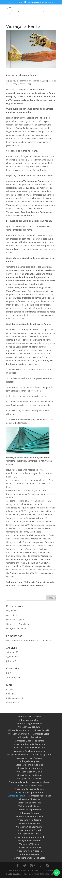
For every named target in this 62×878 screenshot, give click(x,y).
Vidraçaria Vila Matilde (29, 847)
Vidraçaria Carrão (42, 733)
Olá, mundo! (12, 610)
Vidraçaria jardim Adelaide (29, 764)
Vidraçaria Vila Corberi (29, 830)
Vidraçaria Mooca (41, 782)
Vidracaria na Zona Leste (17, 624)
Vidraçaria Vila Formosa (29, 840)
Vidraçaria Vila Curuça (29, 833)
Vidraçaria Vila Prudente (29, 850)
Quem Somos (12, 615)
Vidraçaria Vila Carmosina (29, 826)
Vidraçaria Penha (16, 795)
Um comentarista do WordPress (21, 640)
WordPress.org (13, 702)
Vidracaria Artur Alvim (19, 730)
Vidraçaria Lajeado (18, 782)
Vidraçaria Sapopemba (29, 809)
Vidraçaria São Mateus (29, 802)
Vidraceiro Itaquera (15, 619)
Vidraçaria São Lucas (29, 799)
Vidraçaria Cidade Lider (29, 737)
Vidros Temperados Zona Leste (29, 857)
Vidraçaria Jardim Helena (29, 775)
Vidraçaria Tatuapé (29, 813)
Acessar (10, 689)
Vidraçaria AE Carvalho (29, 716)
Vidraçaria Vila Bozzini (29, 820)
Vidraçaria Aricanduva (16, 628)
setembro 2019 (13, 652)
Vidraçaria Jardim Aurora (29, 768)
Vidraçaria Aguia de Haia (29, 723)
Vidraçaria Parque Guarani (29, 792)
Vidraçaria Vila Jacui (29, 844)
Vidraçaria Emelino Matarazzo (29, 751)
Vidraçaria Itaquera (29, 761)
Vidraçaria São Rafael (29, 806)
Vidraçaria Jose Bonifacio (29, 778)
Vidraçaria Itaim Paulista (29, 758)
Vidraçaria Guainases (17, 754)
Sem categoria (13, 677)
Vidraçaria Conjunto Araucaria (29, 744)
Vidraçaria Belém (42, 730)
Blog (8, 672)
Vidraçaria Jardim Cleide (29, 771)
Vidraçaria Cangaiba (18, 733)
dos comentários (16, 698)
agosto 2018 (12, 656)
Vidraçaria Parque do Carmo (29, 789)
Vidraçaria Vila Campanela (29, 816)
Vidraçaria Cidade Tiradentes (29, 740)
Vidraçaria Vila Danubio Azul (29, 837)
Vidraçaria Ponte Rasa (40, 795)
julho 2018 (11, 661)
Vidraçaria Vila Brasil (29, 823)
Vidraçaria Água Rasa (29, 720)
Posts (11, 693)
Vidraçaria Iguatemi (42, 754)
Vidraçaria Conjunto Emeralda (29, 747)
